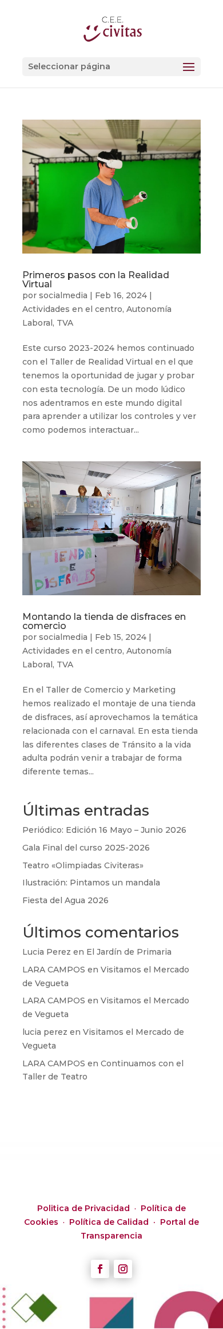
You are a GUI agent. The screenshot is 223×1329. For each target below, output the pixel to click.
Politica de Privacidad (84, 1208)
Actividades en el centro (72, 309)
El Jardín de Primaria (129, 952)
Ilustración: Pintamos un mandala (91, 882)
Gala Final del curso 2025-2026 (86, 848)
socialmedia (63, 295)
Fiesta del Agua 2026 (65, 900)
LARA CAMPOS (53, 969)
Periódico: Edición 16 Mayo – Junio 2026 (104, 830)
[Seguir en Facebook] (100, 1269)
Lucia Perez (46, 952)
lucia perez (44, 1032)
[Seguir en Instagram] (123, 1269)
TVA (65, 323)
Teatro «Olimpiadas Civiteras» (83, 865)
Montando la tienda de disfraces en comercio (104, 621)
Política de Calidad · (114, 1222)
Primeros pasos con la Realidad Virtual (95, 280)
